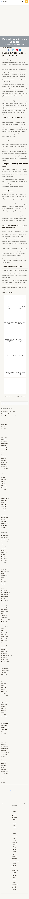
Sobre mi (14, 809)
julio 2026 (3, 426)
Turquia (3, 672)
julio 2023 (3, 502)
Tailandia (3, 668)
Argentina (3, 543)
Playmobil (3, 651)
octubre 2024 (4, 470)
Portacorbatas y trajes (6, 655)
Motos (2, 630)
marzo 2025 (3, 460)
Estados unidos (4, 596)
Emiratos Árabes (4, 592)
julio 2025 (3, 451)
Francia (3, 600)
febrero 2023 (4, 512)
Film (2, 598)
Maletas (3, 623)
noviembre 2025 (4, 443)
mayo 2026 (3, 430)
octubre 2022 (4, 521)
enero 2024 (3, 489)
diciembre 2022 (4, 517)
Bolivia (2, 554)
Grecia (2, 605)
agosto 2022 (4, 525)
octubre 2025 (4, 445)
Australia (3, 546)
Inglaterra (3, 611)
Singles (2, 666)
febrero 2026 (4, 437)
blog (2, 552)
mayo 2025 (3, 456)
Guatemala (3, 607)
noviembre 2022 (4, 519)
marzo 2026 (3, 435)
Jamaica (3, 615)
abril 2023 (3, 508)
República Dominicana (14, 861)
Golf (2, 602)
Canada (3, 560)
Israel (2, 613)
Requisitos (3, 661)
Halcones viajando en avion (7, 413)
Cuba (2, 573)
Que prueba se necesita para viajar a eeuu (10, 415)
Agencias (3, 539)
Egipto (2, 590)
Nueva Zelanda (4, 636)
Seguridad (3, 663)
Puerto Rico (14, 887)
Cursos (2, 577)
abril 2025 (3, 458)
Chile (2, 562)
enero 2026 (3, 439)
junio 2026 (3, 428)
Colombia (3, 567)
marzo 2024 (3, 485)
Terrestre (3, 670)
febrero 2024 (4, 487)
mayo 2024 (3, 481)
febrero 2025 (4, 462)
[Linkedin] (20, 50)
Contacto (14, 811)
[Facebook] (9, 50)
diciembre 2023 (4, 491)
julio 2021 (3, 527)
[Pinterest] (17, 50)
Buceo (2, 558)
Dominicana (3, 586)
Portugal (3, 657)
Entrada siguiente (21, 396)
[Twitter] (13, 50)
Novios (2, 634)
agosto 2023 (4, 500)
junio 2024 (3, 479)
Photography (4, 645)
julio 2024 (3, 477)
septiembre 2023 (5, 498)
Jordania (3, 617)
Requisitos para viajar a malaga (8, 411)
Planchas (3, 647)
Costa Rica (3, 571)
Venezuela (3, 674)
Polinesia (3, 653)
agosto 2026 (4, 424)
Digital (2, 583)
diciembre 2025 (4, 441)
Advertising (3, 537)
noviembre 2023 (4, 494)
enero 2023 (3, 515)
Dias (2, 581)
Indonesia (3, 609)
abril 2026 (3, 433)
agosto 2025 (4, 449)
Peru (2, 642)
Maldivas (3, 621)
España (3, 594)
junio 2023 (3, 504)
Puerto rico (3, 659)
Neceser (3, 632)
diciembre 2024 (4, 466)
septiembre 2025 (5, 447)
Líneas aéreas (4, 619)
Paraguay (3, 638)
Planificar (3, 649)
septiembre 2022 (5, 523)
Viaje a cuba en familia (6, 420)
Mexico (2, 628)
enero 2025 (3, 464)
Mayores (3, 626)
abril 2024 (3, 483)
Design (2, 579)
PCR (2, 640)
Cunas (2, 575)
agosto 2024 (4, 475)
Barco (2, 550)
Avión (2, 548)
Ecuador (3, 588)
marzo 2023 (3, 510)
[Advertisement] (14, 21)
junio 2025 (3, 454)
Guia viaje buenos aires (6, 417)
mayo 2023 (3, 506)
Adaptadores (4, 535)
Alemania (3, 541)
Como (5, 47)
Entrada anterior (8, 396)
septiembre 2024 (5, 472)
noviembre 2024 (4, 468)
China (2, 564)
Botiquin (3, 556)
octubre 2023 (4, 496)
